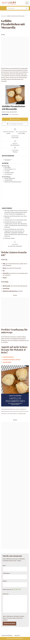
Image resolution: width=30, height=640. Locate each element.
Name (4, 565)
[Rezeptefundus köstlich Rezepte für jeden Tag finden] (9, 3)
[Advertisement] (15, 51)
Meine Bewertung (7, 589)
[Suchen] (27, 8)
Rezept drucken (16, 119)
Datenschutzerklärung (6, 635)
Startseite (3, 16)
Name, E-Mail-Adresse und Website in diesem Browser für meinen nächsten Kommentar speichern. (13, 618)
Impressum (17, 635)
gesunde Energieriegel (8, 357)
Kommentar (6, 594)
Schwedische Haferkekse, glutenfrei (11, 359)
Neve (8, 638)
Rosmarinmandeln (7, 362)
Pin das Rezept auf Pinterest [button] (16, 123)
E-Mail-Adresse (7, 573)
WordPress (20, 638)
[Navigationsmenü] (27, 3)
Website (5, 581)
